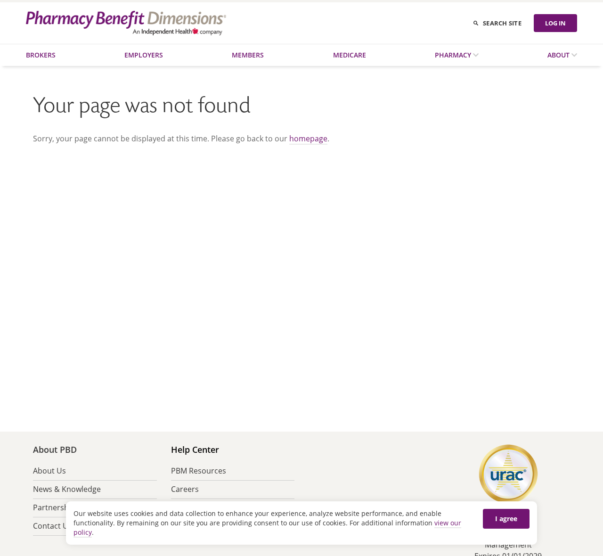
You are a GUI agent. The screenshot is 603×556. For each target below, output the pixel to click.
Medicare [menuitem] (349, 54)
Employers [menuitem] (143, 54)
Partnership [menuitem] (54, 507)
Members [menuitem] (248, 54)
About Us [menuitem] (49, 471)
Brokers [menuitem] (41, 54)
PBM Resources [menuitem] (198, 471)
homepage (308, 138)
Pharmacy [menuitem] (454, 54)
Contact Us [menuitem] (52, 526)
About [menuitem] (559, 54)
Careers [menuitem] (185, 489)
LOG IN (555, 23)
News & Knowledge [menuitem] (67, 489)
